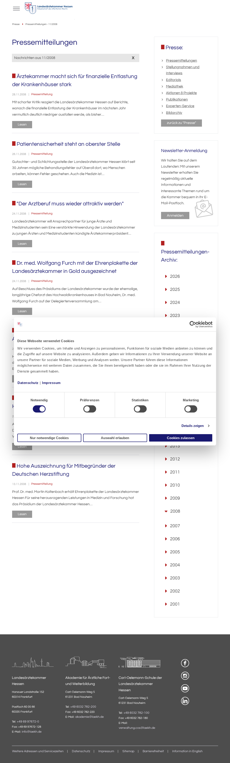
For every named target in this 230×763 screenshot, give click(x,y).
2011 (175, 472)
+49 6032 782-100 (136, 712)
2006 (175, 539)
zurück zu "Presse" (181, 123)
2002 (175, 591)
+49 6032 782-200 (83, 706)
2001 (175, 604)
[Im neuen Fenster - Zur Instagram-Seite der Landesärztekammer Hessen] (185, 675)
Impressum (51, 382)
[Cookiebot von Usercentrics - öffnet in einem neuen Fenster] (193, 324)
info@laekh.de (32, 731)
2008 (175, 511)
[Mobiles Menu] (16, 8)
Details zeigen (192, 426)
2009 (175, 498)
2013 (175, 446)
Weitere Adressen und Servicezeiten (38, 751)
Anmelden (175, 215)
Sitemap (128, 751)
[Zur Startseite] (48, 9)
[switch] (89, 409)
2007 (175, 526)
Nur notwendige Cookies (49, 438)
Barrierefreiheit (153, 751)
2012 (175, 459)
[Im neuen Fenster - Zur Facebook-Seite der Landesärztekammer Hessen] (185, 663)
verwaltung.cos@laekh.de (137, 727)
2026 (175, 276)
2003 (175, 578)
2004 (175, 565)
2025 (175, 289)
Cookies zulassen (181, 438)
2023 (175, 315)
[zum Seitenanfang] (221, 754)
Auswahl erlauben (115, 438)
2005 (175, 552)
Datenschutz (28, 382)
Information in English (187, 751)
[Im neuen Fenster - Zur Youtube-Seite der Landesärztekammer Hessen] (185, 688)
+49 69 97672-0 (28, 721)
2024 (175, 302)
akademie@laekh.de (89, 716)
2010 (175, 485)
